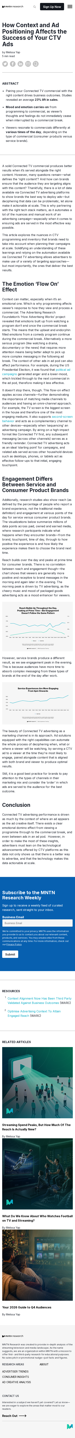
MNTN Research (12, 6)
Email (28, 64)
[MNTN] (70, 1426)
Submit (10, 954)
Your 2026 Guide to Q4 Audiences (26, 1307)
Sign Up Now (52, 7)
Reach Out (9, 1416)
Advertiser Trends (15, 1371)
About (44, 1364)
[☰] (70, 6)
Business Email (13, 917)
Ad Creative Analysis (16, 1382)
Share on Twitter (5, 64)
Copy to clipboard (36, 64)
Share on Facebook (13, 64)
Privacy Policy (13, 944)
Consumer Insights (15, 1376)
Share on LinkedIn (20, 64)
